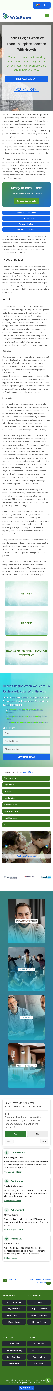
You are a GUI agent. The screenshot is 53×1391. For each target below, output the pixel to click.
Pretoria (7, 824)
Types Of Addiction (39, 1315)
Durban (7, 791)
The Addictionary (39, 1322)
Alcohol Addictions (14, 1302)
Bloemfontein (10, 778)
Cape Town (9, 784)
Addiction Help (39, 1357)
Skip (44, 1141)
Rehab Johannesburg (14, 1350)
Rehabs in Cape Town (26, 218)
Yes (15, 1134)
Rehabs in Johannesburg (26, 212)
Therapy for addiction (13, 1172)
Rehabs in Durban (26, 224)
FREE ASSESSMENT (26, 78)
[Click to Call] (48, 1380)
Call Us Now (28, 1388)
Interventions (39, 1302)
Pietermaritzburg (12, 811)
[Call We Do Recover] (45, 5)
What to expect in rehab (14, 1229)
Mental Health (14, 1322)
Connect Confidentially (26, 201)
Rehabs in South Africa (26, 229)
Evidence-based (10, 1258)
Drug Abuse (13, 1280)
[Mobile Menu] (47, 15)
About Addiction (39, 1350)
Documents (39, 1363)
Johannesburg (10, 804)
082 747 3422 (26, 89)
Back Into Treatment (26, 856)
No (37, 1134)
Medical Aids (39, 1344)
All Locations (14, 1363)
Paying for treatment (12, 1200)
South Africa (28, 772)
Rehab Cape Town (14, 1357)
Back (9, 1141)
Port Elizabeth (10, 818)
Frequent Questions (39, 1309)
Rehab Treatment (14, 1315)
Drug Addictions (14, 1309)
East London (9, 798)
